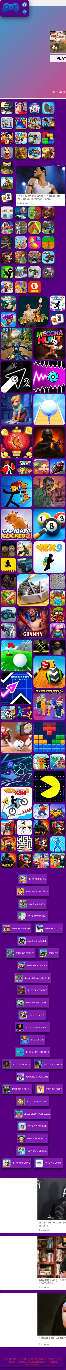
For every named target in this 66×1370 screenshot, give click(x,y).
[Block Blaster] (48, 143)
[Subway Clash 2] (48, 218)
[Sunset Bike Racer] (7, 128)
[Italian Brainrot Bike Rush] (48, 247)
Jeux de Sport (37, 904)
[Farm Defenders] (21, 158)
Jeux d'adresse (21, 928)
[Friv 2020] (24, 6)
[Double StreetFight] (7, 143)
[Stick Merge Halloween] (7, 277)
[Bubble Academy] (21, 128)
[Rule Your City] (7, 113)
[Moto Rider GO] (34, 262)
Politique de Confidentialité (31, 1362)
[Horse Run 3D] (34, 232)
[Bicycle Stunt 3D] (7, 247)
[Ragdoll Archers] (21, 232)
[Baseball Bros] (7, 173)
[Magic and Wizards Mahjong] (7, 203)
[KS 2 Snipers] (34, 143)
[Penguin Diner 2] (21, 143)
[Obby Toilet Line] (7, 292)
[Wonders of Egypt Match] (7, 232)
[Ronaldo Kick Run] (21, 113)
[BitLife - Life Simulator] (34, 292)
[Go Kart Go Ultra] (34, 128)
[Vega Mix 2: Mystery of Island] (21, 262)
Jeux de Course (37, 941)
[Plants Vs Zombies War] (34, 218)
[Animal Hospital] (7, 158)
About (11, 1362)
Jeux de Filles (37, 879)
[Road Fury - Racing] (34, 158)
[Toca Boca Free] (21, 247)
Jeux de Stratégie (37, 891)
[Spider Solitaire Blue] (34, 113)
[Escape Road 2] (48, 262)
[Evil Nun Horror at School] (21, 218)
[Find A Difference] (7, 218)
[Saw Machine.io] (48, 113)
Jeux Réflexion (37, 916)
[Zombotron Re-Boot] (48, 277)
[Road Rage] (7, 262)
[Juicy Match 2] (34, 247)
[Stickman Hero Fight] (48, 128)
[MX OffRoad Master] (7, 188)
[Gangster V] (48, 158)
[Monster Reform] (48, 232)
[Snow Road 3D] (21, 277)
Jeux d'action (53, 928)
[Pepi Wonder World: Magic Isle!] (21, 292)
